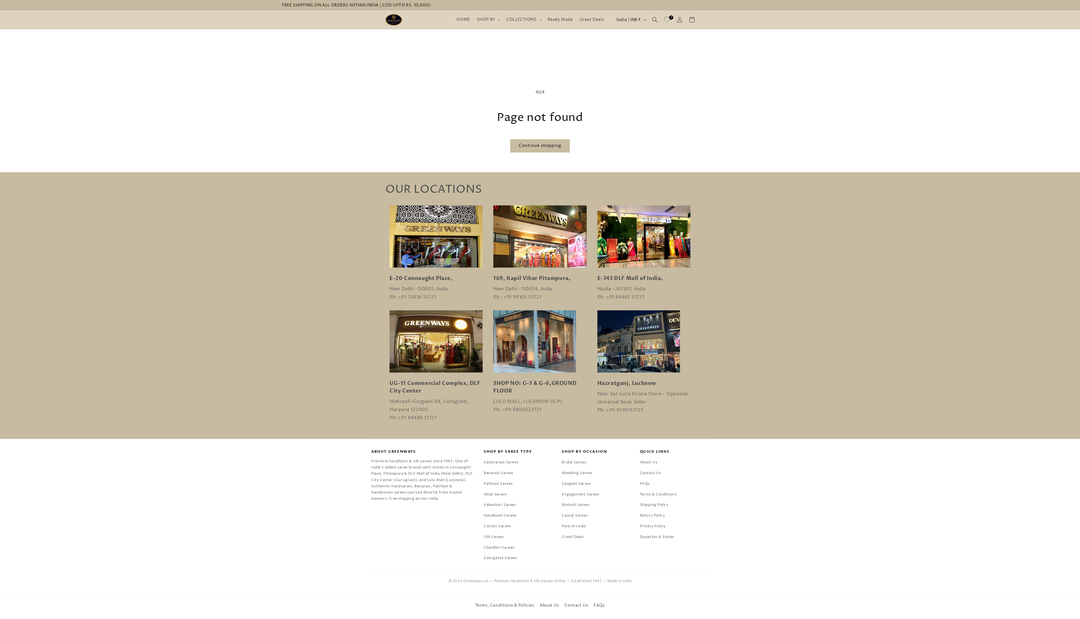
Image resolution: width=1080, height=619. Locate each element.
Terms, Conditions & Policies (504, 605)
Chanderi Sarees (499, 547)
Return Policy (652, 515)
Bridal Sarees (574, 462)
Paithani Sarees (498, 483)
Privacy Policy (653, 526)
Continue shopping (540, 146)
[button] (488, 20)
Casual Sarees (575, 515)
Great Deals (573, 536)
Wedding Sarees (577, 473)
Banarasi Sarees (498, 473)
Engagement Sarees (580, 494)
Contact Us (650, 473)
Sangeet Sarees (576, 483)
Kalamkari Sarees (500, 504)
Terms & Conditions (658, 494)
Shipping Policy (654, 504)
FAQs (645, 483)
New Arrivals (574, 526)
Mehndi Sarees (576, 504)
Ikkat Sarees (495, 494)
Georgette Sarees (500, 557)
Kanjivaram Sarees (501, 462)
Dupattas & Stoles (657, 536)
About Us (649, 462)
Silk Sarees (494, 536)
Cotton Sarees (497, 526)
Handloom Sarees (500, 515)
